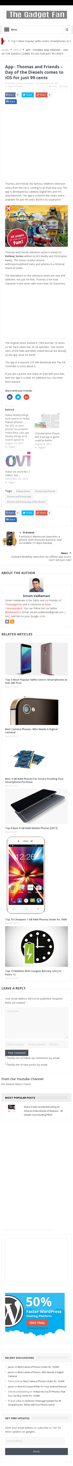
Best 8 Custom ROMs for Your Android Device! (42, 1386)
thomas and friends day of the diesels (26, 501)
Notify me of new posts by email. (27, 1064)
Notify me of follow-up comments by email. (33, 1058)
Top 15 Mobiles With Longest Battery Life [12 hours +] (33, 972)
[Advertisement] (36, 144)
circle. (42, 616)
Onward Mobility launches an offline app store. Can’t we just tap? (41, 558)
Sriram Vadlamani (25, 83)
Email (65, 86)
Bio (7, 616)
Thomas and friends (45, 491)
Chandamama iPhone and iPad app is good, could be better (47, 437)
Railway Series (23, 491)
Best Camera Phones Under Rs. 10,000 (38, 1366)
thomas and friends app (19, 496)
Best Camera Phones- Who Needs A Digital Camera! (31, 730)
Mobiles (19, 86)
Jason (11, 1366)
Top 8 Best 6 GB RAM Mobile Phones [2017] (31, 828)
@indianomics (13, 612)
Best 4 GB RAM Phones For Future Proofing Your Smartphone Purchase (34, 780)
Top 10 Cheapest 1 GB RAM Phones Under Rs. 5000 (36, 919)
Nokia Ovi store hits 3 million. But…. (17, 473)
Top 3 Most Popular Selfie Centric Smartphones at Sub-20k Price (36, 681)
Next (64, 553)
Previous (28, 532)
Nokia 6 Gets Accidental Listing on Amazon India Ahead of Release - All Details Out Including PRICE (43, 1110)
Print (54, 86)
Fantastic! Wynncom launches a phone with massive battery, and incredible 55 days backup (40, 540)
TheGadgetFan (13, 604)
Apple (11, 86)
